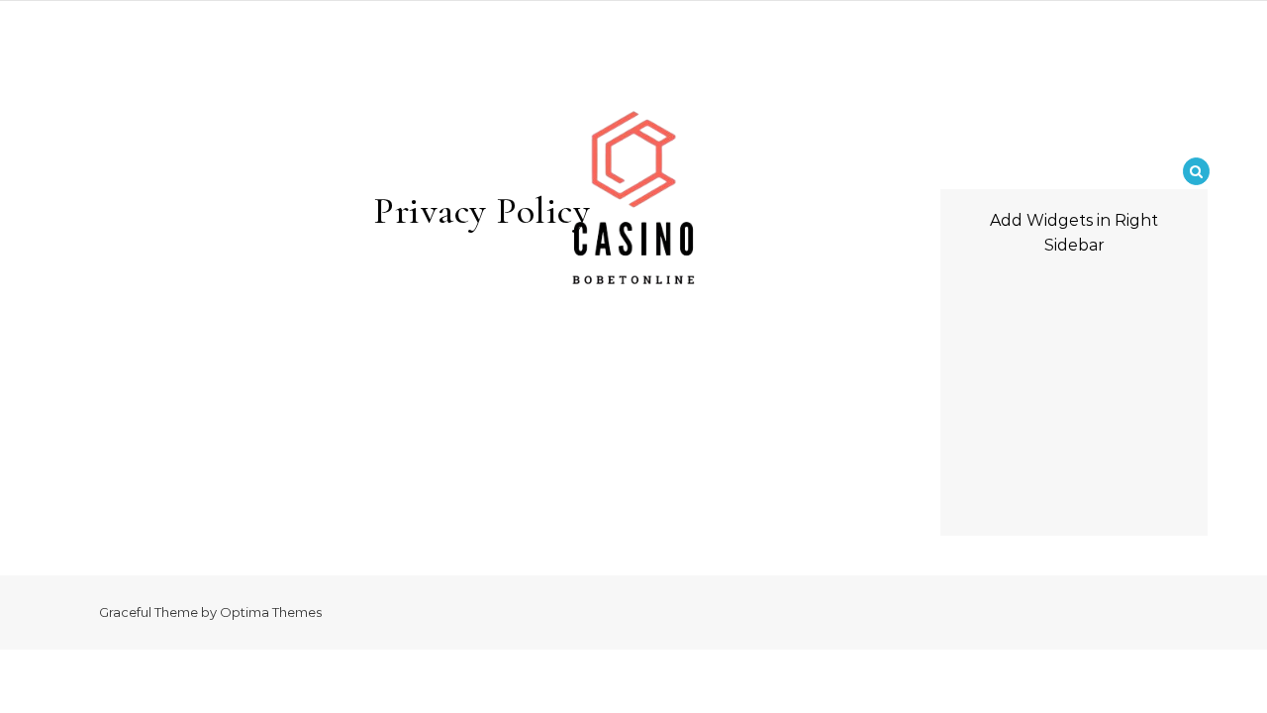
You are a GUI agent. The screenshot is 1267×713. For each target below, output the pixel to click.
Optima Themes (271, 612)
